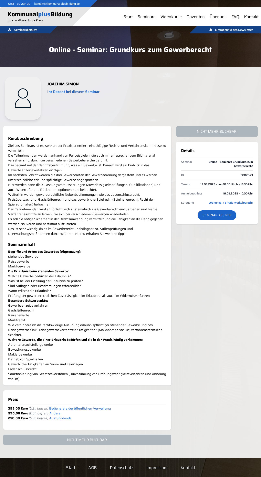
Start (128, 16)
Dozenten (196, 16)
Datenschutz (121, 467)
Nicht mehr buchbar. (217, 131)
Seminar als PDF (216, 215)
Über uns (218, 16)
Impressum (157, 467)
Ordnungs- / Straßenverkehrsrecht (231, 202)
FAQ (235, 16)
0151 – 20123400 (19, 3)
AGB (92, 467)
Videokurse (171, 16)
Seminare (147, 16)
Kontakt (251, 16)
